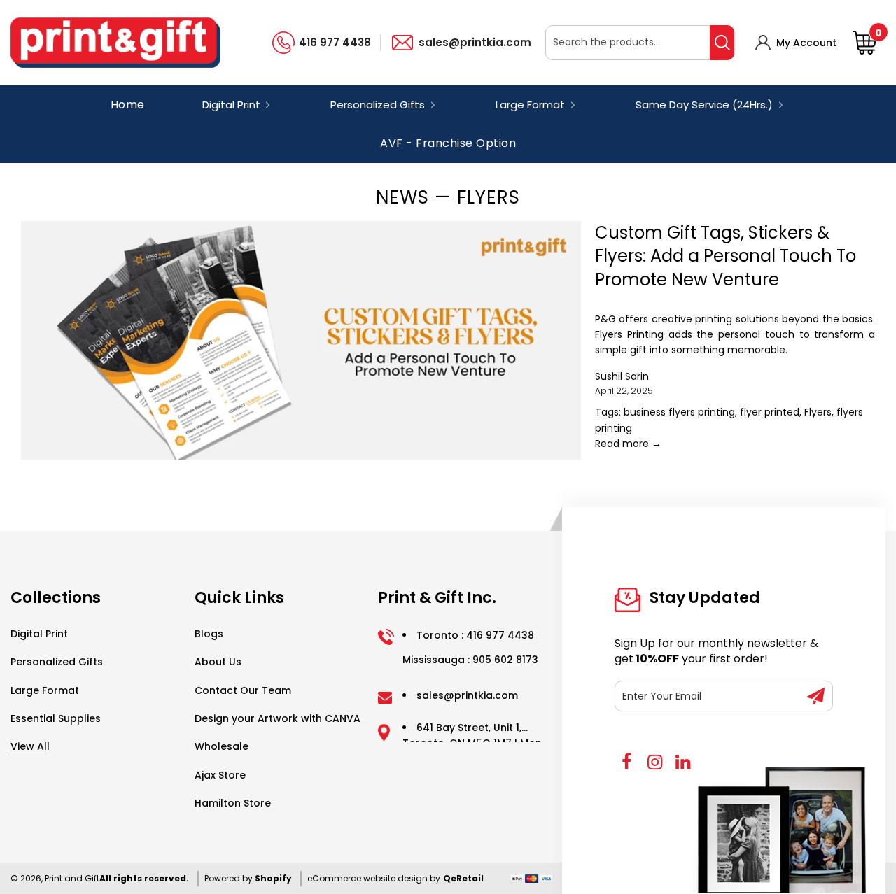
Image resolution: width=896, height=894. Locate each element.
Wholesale (221, 746)
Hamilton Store (233, 803)
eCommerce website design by (373, 878)
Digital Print (39, 634)
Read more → (628, 443)
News (402, 197)
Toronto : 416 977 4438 (475, 635)
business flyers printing (679, 412)
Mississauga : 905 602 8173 (470, 660)
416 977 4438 (335, 42)
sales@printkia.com (475, 42)
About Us (218, 662)
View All (30, 746)
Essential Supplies (55, 718)
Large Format (44, 690)
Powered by (229, 878)
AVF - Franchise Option (448, 144)
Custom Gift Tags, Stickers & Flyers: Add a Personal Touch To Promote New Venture (725, 256)
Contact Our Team (243, 690)
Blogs (209, 634)
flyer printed (769, 412)
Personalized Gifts (56, 662)
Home (128, 105)
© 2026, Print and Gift (54, 878)
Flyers (818, 412)
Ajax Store (220, 775)
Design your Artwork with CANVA (277, 718)
